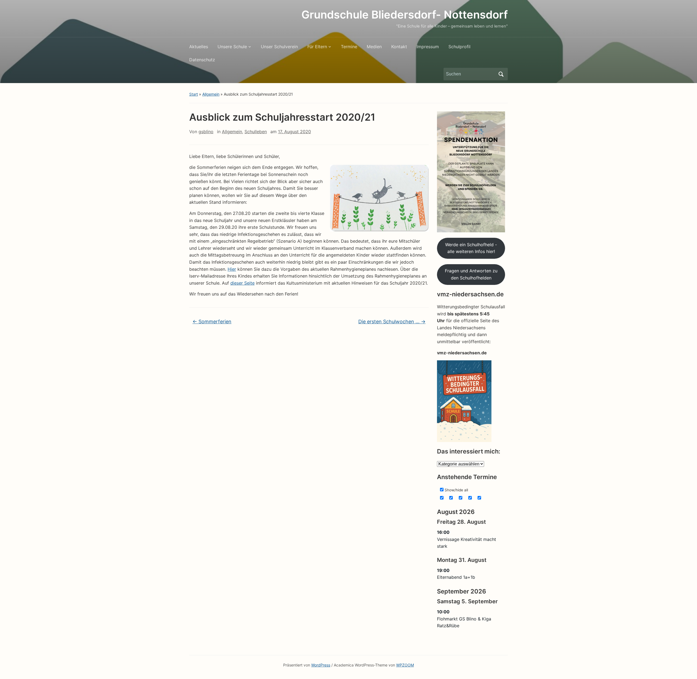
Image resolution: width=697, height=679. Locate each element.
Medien (374, 46)
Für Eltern (317, 46)
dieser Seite (242, 283)
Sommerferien (211, 321)
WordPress (320, 665)
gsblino (205, 131)
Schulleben (255, 131)
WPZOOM (405, 665)
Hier (232, 269)
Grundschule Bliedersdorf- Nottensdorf (404, 14)
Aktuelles (198, 46)
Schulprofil (459, 46)
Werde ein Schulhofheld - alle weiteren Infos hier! (471, 248)
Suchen (501, 74)
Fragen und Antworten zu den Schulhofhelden (471, 274)
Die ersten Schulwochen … (392, 321)
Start (193, 94)
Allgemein (210, 94)
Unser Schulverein (279, 46)
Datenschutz (202, 59)
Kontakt (399, 46)
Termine (349, 46)
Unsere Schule (232, 46)
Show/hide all (456, 490)
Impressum (428, 46)
